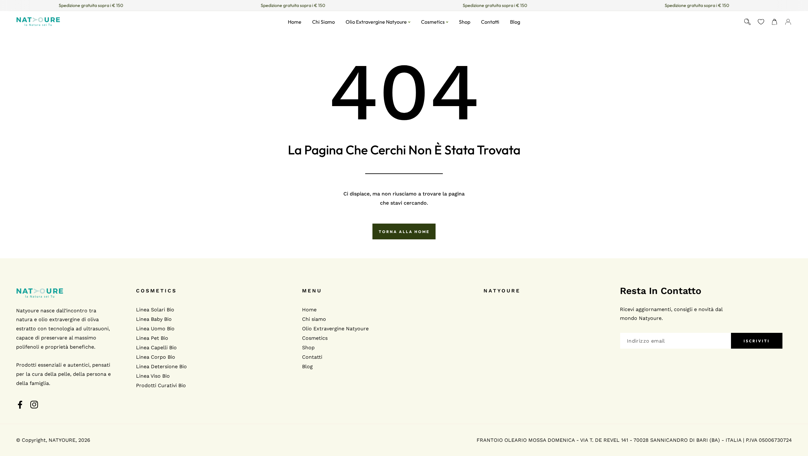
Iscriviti (757, 341)
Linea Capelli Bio (156, 348)
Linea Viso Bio (153, 376)
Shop (308, 348)
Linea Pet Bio (152, 338)
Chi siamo (314, 319)
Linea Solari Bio (155, 310)
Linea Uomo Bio (155, 329)
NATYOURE (62, 440)
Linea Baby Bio (154, 319)
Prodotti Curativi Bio (161, 385)
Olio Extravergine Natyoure (335, 329)
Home (309, 310)
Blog (307, 366)
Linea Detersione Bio (161, 366)
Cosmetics (315, 338)
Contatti (312, 357)
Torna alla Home (404, 231)
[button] (774, 21)
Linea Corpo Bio (155, 357)
